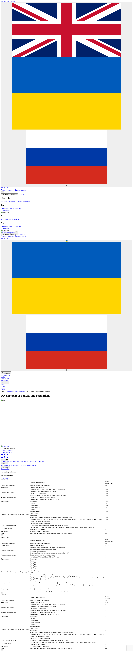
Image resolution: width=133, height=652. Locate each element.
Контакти (4, 469)
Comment (3, 442)
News (2, 219)
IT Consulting (19, 201)
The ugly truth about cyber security (11, 208)
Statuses (11, 219)
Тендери (23, 465)
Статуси (34, 465)
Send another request (7, 429)
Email (3, 436)
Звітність (18, 465)
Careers (16, 219)
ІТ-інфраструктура (6, 461)
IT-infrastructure (5, 201)
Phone (3, 435)
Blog (8, 469)
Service (12, 201)
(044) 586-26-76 (21, 190)
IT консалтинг (32, 461)
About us (13, 194)
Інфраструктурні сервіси (20, 461)
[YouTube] (2, 188)
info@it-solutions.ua (9, 190)
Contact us (21, 194)
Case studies (26, 201)
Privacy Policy (5, 478)
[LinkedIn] (7, 188)
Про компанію (5, 465)
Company (4, 433)
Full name (4, 431)
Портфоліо (40, 461)
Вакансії (29, 465)
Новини (12, 465)
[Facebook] (4, 188)
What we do (4, 194)
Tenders (6, 219)
